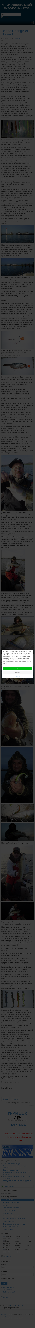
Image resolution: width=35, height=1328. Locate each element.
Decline (17, 673)
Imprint (17, 676)
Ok (17, 668)
